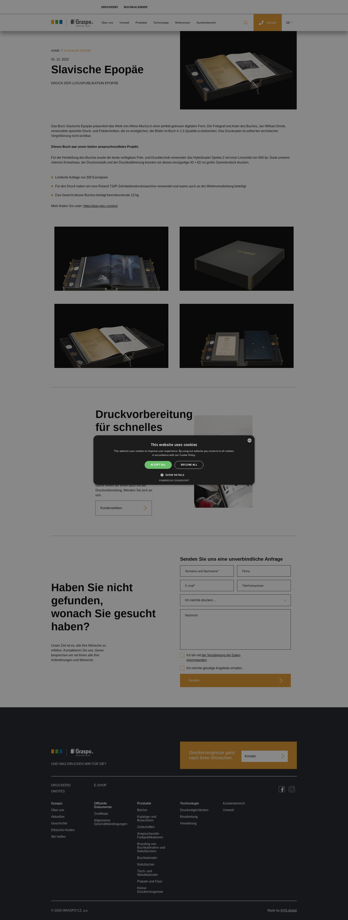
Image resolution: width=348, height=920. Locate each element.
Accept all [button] (158, 465)
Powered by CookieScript (174, 480)
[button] (174, 475)
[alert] (174, 460)
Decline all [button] (189, 465)
